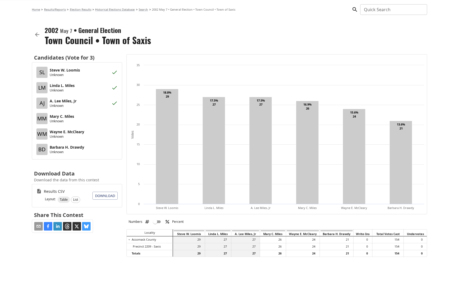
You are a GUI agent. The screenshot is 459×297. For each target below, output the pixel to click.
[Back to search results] (37, 34)
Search (143, 9)
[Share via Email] (38, 226)
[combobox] (393, 9)
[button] (64, 199)
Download (105, 195)
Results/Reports (55, 9)
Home (36, 9)
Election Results (80, 9)
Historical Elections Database (115, 9)
